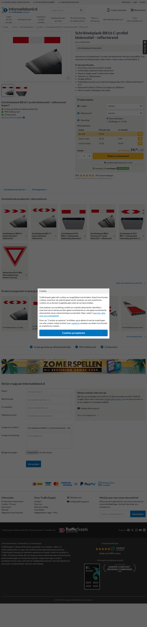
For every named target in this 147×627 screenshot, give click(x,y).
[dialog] (73, 313)
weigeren (75, 323)
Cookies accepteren (73, 332)
